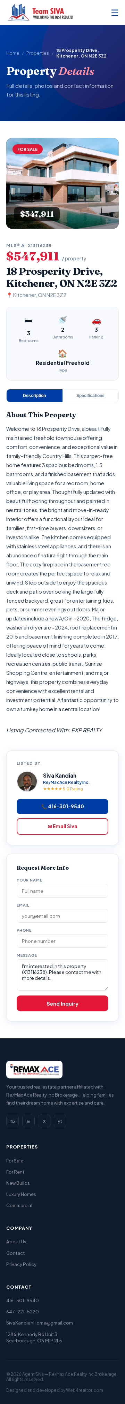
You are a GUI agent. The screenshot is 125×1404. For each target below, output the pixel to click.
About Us (16, 1241)
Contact (15, 1253)
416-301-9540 (22, 1300)
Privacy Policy (21, 1264)
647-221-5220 (22, 1311)
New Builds (18, 1183)
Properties (37, 53)
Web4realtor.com (84, 1390)
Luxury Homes (21, 1194)
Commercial (19, 1205)
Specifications (90, 395)
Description (34, 395)
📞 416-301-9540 (62, 806)
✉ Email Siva (62, 826)
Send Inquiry (62, 1003)
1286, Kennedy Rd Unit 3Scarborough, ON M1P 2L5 (34, 1337)
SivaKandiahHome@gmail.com (39, 1323)
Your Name (29, 880)
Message (27, 955)
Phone (24, 930)
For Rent (15, 1172)
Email (23, 905)
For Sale (14, 1160)
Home (12, 53)
